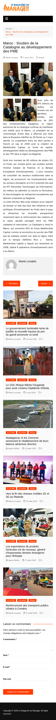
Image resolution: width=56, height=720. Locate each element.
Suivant (44, 283)
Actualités (22, 323)
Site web (7, 679)
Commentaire (10, 639)
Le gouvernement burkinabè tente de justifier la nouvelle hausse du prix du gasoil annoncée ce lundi (27, 331)
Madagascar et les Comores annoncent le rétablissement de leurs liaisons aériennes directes (27, 441)
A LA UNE (11, 323)
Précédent (13, 283)
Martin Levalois (12, 57)
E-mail (6, 667)
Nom (6, 655)
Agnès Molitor (14, 448)
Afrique (41, 57)
